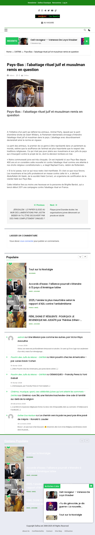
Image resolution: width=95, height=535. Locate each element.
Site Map (58, 531)
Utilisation (68, 531)
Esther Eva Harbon (26, 415)
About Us (25, 531)
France (31, 307)
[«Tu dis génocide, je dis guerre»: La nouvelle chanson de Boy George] (80, 42)
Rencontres (56, 3)
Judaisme (37, 291)
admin (12, 75)
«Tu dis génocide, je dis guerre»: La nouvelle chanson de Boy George (72, 506)
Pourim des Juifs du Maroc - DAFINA (28, 357)
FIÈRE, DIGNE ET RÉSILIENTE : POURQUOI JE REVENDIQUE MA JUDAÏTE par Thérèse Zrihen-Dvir (54, 320)
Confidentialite (38, 531)
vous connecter (26, 241)
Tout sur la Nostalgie (70, 514)
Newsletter (32, 3)
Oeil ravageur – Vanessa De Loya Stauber (48, 39)
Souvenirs (32, 273)
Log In (64, 3)
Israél (31, 291)
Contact (49, 531)
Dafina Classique (44, 3)
